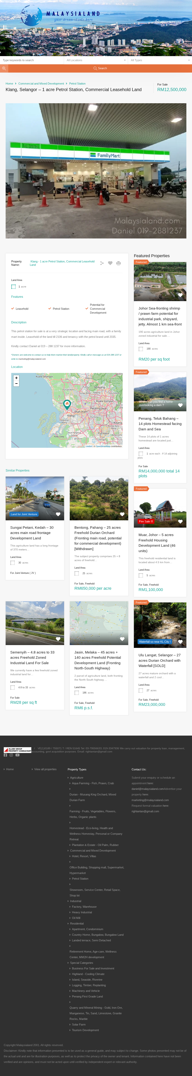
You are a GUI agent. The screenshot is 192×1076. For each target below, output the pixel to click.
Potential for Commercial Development (98, 308)
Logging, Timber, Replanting (89, 985)
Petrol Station (77, 83)
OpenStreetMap (103, 446)
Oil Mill (76, 917)
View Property (160, 293)
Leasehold (22, 308)
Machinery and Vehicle (86, 990)
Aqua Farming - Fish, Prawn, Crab (93, 783)
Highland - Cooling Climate (88, 974)
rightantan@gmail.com (145, 811)
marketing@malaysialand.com (32, 359)
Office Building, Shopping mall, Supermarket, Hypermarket (97, 870)
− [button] (16, 383)
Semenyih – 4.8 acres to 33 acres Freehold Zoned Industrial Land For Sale (32, 657)
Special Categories (81, 962)
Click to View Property (35, 511)
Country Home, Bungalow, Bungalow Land (98, 934)
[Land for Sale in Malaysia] (60, 38)
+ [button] (16, 378)
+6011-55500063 (170, 21)
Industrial (75, 901)
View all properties (45, 769)
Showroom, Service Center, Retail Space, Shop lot (95, 892)
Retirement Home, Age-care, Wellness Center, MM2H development (93, 954)
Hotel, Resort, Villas (84, 856)
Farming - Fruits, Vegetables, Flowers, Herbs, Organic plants (93, 814)
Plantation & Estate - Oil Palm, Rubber (95, 845)
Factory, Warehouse (84, 906)
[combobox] (96, 60)
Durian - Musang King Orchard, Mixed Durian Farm (93, 797)
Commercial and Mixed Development (41, 83)
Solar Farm (79, 1024)
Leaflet (89, 446)
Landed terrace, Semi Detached (91, 940)
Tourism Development (85, 1030)
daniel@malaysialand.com (148, 788)
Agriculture (76, 777)
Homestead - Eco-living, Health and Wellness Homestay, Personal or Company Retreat (96, 833)
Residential (77, 923)
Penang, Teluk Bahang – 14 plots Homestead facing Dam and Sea (160, 424)
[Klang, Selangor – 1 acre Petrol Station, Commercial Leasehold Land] (67, 405)
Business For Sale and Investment (93, 968)
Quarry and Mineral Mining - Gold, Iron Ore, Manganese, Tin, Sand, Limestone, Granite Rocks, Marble (96, 1013)
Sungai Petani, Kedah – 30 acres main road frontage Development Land (32, 533)
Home (9, 83)
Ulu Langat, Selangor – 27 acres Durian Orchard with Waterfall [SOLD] (160, 660)
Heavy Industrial (82, 912)
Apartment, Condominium (87, 929)
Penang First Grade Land (87, 996)
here (150, 783)
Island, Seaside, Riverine (87, 979)
